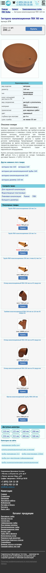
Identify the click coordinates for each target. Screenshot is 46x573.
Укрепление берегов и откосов (12, 540)
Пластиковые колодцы (9, 525)
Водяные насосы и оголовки (11, 544)
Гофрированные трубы (9, 523)
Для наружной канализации (13, 189)
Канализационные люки (10, 529)
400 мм (25, 436)
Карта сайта (5, 509)
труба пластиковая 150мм (32, 454)
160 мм (25, 431)
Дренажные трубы (7, 516)
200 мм (35, 431)
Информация (5, 503)
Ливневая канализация (11, 196)
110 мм (6, 431)
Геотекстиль (5, 521)
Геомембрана (6, 542)
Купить (33, 28)
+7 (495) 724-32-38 (24, 2)
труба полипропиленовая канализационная (20, 462)
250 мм (6, 436)
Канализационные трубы (10, 527)
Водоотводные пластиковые (13, 193)
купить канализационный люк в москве (18, 449)
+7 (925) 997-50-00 (24, 4)
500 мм (35, 436)
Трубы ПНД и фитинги (9, 534)
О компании (5, 496)
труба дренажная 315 (11, 454)
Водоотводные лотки (8, 536)
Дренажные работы (8, 501)
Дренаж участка (7, 519)
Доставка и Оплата (8, 505)
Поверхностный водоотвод (10, 538)
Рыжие (26, 196)
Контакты (4, 507)
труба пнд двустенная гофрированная (17, 458)
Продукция (5, 498)
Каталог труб (5, 532)
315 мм (16, 436)
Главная (4, 494)
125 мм (16, 431)
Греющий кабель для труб (10, 547)
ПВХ (34, 196)
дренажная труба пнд (11, 445)
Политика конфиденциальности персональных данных (19, 562)
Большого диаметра (10, 200)
